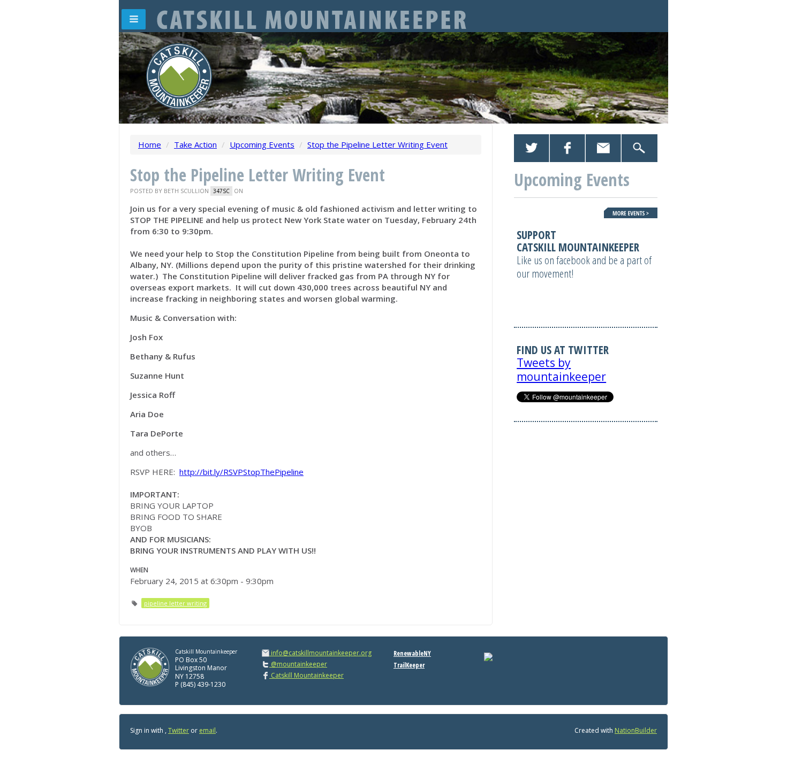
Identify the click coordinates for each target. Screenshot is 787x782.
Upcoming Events (262, 144)
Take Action (195, 144)
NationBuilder (636, 730)
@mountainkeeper (298, 664)
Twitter (178, 730)
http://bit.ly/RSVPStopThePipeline (241, 471)
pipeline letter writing (175, 603)
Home (149, 144)
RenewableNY (412, 653)
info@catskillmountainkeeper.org (321, 652)
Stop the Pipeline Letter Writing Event (377, 144)
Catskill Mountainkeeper (306, 675)
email (207, 730)
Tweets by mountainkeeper (561, 369)
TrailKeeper (409, 665)
